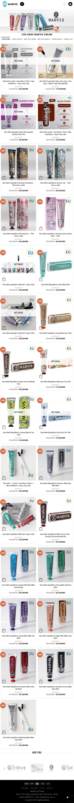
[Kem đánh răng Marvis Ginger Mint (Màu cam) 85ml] (55, 615)
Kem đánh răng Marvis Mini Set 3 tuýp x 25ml (18, 333)
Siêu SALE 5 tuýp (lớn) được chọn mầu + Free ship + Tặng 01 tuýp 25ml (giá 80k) (56, 82)
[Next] (69, 768)
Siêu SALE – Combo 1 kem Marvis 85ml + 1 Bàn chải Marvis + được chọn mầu (18, 484)
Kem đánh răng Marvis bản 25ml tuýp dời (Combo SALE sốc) (18, 133)
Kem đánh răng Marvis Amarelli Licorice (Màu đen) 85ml (55, 688)
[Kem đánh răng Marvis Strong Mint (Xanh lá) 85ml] (55, 564)
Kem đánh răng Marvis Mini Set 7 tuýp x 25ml (18, 285)
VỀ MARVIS (34, 788)
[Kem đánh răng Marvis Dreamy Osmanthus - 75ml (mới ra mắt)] (18, 162)
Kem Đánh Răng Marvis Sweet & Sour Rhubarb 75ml (18, 383)
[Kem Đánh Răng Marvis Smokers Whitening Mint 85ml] (55, 463)
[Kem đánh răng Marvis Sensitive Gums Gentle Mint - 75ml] (55, 213)
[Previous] (4, 768)
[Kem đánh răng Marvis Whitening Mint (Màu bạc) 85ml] (18, 717)
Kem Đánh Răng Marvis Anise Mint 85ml (55, 285)
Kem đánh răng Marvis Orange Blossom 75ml (55, 333)
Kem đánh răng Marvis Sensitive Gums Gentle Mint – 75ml (55, 235)
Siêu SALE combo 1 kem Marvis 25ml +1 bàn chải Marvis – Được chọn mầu (18, 82)
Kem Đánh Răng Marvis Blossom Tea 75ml (56, 382)
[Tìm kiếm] (65, 4)
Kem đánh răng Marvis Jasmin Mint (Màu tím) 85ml (18, 637)
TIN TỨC (42, 788)
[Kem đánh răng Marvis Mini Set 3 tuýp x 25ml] (18, 513)
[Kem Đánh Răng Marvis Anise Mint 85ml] (55, 264)
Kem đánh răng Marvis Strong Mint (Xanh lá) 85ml (55, 586)
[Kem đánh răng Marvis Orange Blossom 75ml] (55, 312)
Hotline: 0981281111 (69, 799)
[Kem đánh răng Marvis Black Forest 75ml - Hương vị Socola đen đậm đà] (55, 513)
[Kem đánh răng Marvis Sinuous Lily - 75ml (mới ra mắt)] (55, 162)
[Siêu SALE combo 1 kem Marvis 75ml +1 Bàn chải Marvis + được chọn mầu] (55, 111)
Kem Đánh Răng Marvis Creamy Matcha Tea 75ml (18, 433)
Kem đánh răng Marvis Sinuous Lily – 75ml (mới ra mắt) (55, 184)
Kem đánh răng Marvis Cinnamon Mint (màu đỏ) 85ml (18, 688)
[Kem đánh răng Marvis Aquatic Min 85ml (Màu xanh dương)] (18, 564)
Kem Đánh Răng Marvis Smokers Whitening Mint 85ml (55, 484)
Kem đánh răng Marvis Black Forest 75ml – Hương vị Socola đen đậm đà (55, 535)
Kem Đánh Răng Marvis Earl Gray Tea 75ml (56, 432)
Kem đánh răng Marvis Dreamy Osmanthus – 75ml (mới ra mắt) (18, 184)
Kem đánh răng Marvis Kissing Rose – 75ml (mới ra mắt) (18, 235)
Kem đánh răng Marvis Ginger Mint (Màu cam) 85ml (55, 637)
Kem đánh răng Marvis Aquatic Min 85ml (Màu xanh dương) (18, 586)
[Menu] (22, 4)
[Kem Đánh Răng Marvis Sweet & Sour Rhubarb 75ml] (18, 361)
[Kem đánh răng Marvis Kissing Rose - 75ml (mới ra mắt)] (18, 213)
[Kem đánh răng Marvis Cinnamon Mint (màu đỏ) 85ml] (18, 666)
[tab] (5, 39)
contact (50, 788)
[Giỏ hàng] (70, 4)
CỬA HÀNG (24, 788)
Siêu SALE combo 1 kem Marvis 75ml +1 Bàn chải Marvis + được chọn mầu (55, 133)
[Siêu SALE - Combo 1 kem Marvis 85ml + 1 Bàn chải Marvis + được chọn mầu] (18, 463)
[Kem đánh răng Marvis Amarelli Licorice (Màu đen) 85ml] (55, 666)
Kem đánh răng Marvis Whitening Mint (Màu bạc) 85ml (18, 739)
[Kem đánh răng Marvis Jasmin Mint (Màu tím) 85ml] (18, 615)
